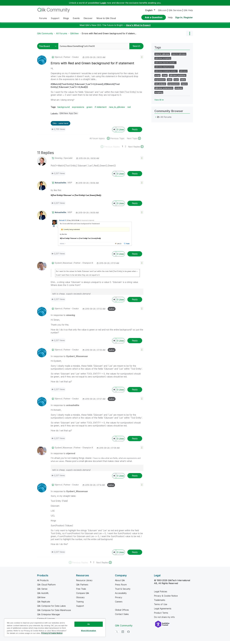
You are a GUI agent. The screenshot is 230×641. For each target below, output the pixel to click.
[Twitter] (117, 632)
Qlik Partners (82, 584)
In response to (63, 315)
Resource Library (84, 580)
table (183, 80)
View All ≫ (159, 100)
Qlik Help (188, 10)
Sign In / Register (184, 17)
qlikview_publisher (178, 75)
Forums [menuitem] (43, 18)
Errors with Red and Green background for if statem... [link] (109, 33)
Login (103, 2)
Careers (118, 601)
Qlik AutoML (43, 593)
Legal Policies (160, 591)
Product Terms (161, 612)
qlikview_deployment (164, 67)
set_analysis (160, 84)
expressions (78, 107)
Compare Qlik (82, 593)
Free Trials (81, 589)
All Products (43, 580)
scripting (159, 92)
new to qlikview (179, 54)
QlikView (74, 33)
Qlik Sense (42, 589)
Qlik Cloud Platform (46, 584)
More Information (88, 630)
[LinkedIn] (123, 632)
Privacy (118, 597)
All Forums (61, 33)
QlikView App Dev (68, 113)
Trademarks (159, 600)
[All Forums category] (155, 117)
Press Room (121, 584)
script (157, 75)
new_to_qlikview (117, 107)
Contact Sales (122, 614)
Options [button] (189, 33)
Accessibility (121, 593)
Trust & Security (122, 589)
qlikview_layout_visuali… (165, 62)
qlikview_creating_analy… (166, 71)
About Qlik (120, 580)
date (170, 80)
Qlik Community (45, 33)
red (129, 107)
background (63, 107)
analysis (178, 88)
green (89, 107)
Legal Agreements (162, 608)
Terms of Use (160, 604)
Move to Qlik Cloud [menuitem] (106, 18)
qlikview (183, 71)
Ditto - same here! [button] (60, 123)
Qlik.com (162, 10)
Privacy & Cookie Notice (166, 595)
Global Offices (122, 610)
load (176, 80)
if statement (100, 107)
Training (80, 601)
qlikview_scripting (163, 58)
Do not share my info (164, 617)
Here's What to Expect (138, 25)
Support (80, 606)
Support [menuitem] (55, 18)
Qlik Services (175, 10)
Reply (135, 129)
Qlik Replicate (43, 601)
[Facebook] (128, 632)
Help (170, 17)
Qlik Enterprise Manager (48, 614)
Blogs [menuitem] (66, 18)
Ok (88, 624)
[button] (141, 57)
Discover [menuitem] (88, 18)
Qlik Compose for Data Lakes (51, 606)
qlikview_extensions (164, 88)
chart (165, 75)
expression (160, 80)
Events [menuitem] (76, 18)
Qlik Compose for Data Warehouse (54, 610)
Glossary (80, 597)
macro (184, 84)
